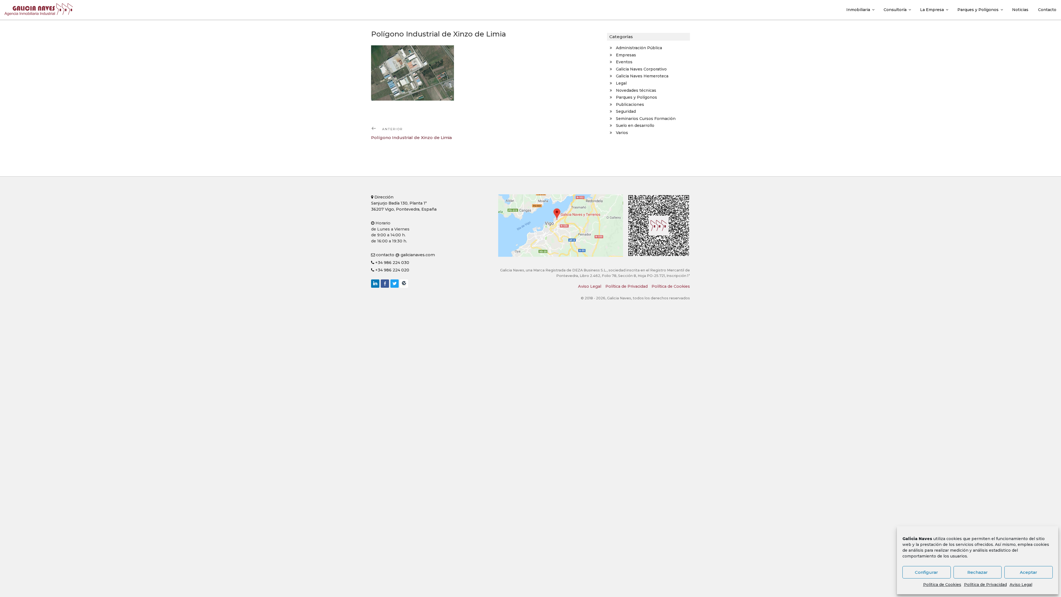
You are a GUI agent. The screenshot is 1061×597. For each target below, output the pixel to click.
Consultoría (895, 9)
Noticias (1020, 9)
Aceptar (1028, 572)
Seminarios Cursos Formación (646, 118)
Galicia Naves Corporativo (641, 69)
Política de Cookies (942, 584)
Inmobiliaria (858, 9)
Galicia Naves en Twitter (394, 283)
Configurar (926, 572)
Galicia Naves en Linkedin (375, 283)
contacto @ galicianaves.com (405, 254)
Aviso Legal (1021, 584)
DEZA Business (404, 283)
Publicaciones (630, 104)
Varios (622, 132)
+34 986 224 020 (391, 270)
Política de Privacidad (985, 584)
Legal (621, 83)
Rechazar (977, 572)
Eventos (624, 61)
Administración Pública (639, 47)
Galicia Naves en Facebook (385, 283)
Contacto (1047, 9)
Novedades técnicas (636, 90)
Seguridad (626, 111)
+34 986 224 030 (391, 262)
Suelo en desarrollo (635, 125)
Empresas (626, 55)
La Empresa (932, 9)
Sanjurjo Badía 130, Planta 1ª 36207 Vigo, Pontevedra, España (404, 203)
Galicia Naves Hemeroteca (642, 76)
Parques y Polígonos (978, 9)
